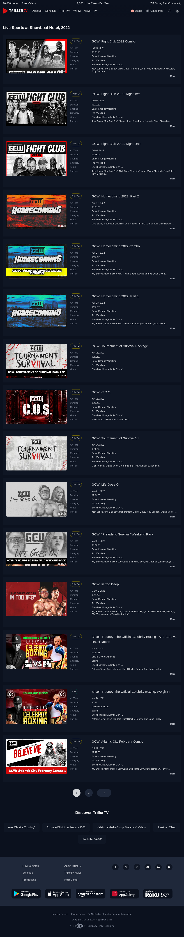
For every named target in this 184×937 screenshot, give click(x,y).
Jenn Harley (155, 669)
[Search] (169, 11)
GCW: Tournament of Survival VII (115, 438)
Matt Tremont (124, 273)
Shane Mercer (112, 466)
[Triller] (169, 867)
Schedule (50, 10)
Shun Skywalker (162, 121)
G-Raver (163, 769)
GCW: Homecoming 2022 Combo (116, 246)
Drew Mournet (114, 669)
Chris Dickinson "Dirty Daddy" (159, 611)
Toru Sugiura (126, 466)
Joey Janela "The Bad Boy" (105, 68)
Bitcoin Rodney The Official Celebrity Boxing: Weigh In (131, 691)
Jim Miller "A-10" (92, 839)
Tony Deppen (98, 71)
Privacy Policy (78, 914)
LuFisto (107, 419)
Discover (37, 10)
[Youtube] (147, 867)
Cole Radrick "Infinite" (135, 223)
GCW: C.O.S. (101, 392)
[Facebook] (115, 867)
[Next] (104, 793)
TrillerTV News (73, 872)
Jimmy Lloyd (125, 121)
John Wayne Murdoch (152, 68)
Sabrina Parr (142, 669)
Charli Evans (165, 223)
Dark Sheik (152, 223)
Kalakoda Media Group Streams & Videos (121, 827)
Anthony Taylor (99, 669)
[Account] (177, 11)
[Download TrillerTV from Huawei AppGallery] (124, 893)
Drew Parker (138, 121)
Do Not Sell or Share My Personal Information (110, 914)
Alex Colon (169, 68)
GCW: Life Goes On (106, 484)
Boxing (95, 661)
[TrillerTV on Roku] (157, 893)
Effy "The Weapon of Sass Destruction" (110, 614)
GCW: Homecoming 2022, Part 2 (115, 196)
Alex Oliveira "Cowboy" (21, 827)
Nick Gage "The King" (129, 68)
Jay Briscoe (97, 273)
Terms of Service (60, 914)
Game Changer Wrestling (104, 56)
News (87, 10)
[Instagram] (137, 867)
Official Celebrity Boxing (103, 657)
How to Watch (30, 865)
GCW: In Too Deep (105, 584)
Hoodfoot (154, 466)
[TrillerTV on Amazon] (90, 893)
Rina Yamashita (141, 466)
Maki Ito (120, 223)
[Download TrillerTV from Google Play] (26, 893)
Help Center (71, 879)
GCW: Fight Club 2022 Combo (113, 41)
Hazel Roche (128, 669)
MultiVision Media (100, 706)
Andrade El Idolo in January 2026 (66, 827)
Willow (77, 10)
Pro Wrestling (98, 60)
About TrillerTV (73, 865)
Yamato (149, 121)
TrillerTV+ (64, 10)
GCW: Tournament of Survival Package (120, 346)
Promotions (29, 879)
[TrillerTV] (15, 10)
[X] (126, 867)
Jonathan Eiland (166, 827)
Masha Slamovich (120, 419)
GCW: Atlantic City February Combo (117, 741)
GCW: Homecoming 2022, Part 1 (115, 296)
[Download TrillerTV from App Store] (58, 893)
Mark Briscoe (110, 273)
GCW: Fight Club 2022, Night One (116, 144)
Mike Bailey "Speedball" (103, 223)
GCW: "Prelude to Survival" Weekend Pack (122, 534)
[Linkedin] (158, 867)
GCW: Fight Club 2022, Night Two (116, 94)
